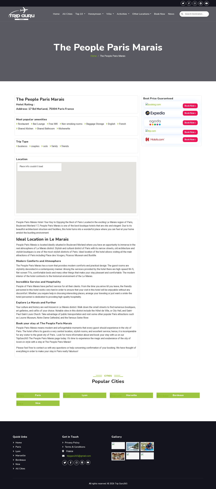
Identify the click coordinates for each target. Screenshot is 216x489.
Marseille (21, 455)
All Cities (67, 14)
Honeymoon (95, 14)
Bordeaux (21, 459)
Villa (109, 14)
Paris (18, 446)
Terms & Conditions (75, 446)
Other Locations (140, 14)
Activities (122, 14)
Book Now (159, 14)
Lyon (18, 451)
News (171, 14)
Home (56, 14)
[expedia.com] (155, 113)
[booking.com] (153, 104)
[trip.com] (150, 131)
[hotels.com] (155, 139)
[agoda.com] (155, 122)
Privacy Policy (72, 442)
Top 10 (79, 14)
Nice (18, 464)
